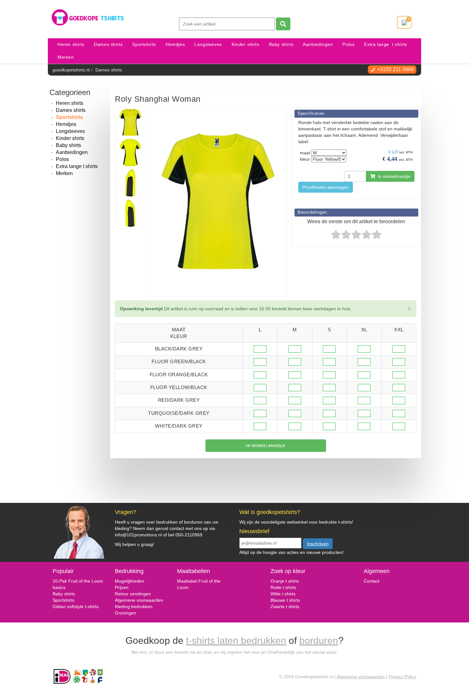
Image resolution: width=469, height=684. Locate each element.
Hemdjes (175, 44)
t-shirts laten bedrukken (236, 640)
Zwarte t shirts (285, 606)
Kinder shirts (245, 44)
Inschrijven (318, 543)
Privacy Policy (402, 676)
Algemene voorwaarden (139, 600)
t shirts (288, 593)
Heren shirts (70, 44)
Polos (348, 44)
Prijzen (122, 587)
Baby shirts (281, 44)
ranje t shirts (286, 581)
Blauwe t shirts (285, 600)
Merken (65, 57)
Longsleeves (208, 44)
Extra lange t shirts (385, 44)
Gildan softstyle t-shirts (76, 606)
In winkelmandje (392, 176)
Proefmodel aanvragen (325, 187)
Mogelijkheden (129, 581)
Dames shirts (108, 44)
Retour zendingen (133, 593)
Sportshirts (144, 44)
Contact (371, 581)
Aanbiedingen (318, 44)
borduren (318, 640)
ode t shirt (284, 587)
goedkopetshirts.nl (71, 69)
